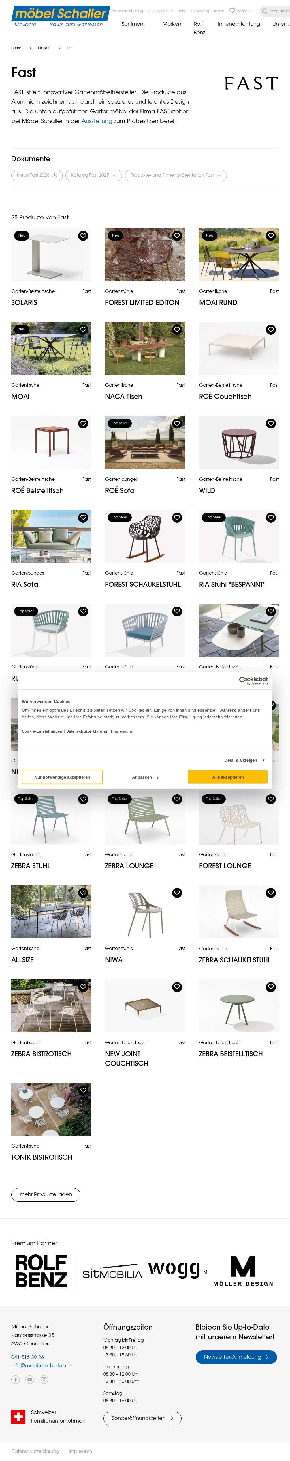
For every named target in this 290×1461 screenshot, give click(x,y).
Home (16, 48)
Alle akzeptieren (228, 777)
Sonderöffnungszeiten (139, 1418)
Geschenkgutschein (207, 11)
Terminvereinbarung (126, 11)
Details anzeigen (240, 759)
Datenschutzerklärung (86, 731)
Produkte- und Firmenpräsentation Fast (172, 175)
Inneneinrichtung (239, 24)
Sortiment (133, 24)
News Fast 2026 (33, 175)
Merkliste (243, 11)
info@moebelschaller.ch (41, 1366)
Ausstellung (98, 121)
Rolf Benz (199, 28)
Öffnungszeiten (160, 11)
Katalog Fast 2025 (90, 175)
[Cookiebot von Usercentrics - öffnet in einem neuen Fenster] (243, 680)
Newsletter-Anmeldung (232, 1357)
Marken (172, 24)
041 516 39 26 (27, 1357)
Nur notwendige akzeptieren (62, 777)
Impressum (121, 731)
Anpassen (142, 777)
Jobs (182, 11)
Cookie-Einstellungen (43, 731)
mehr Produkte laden (46, 1194)
